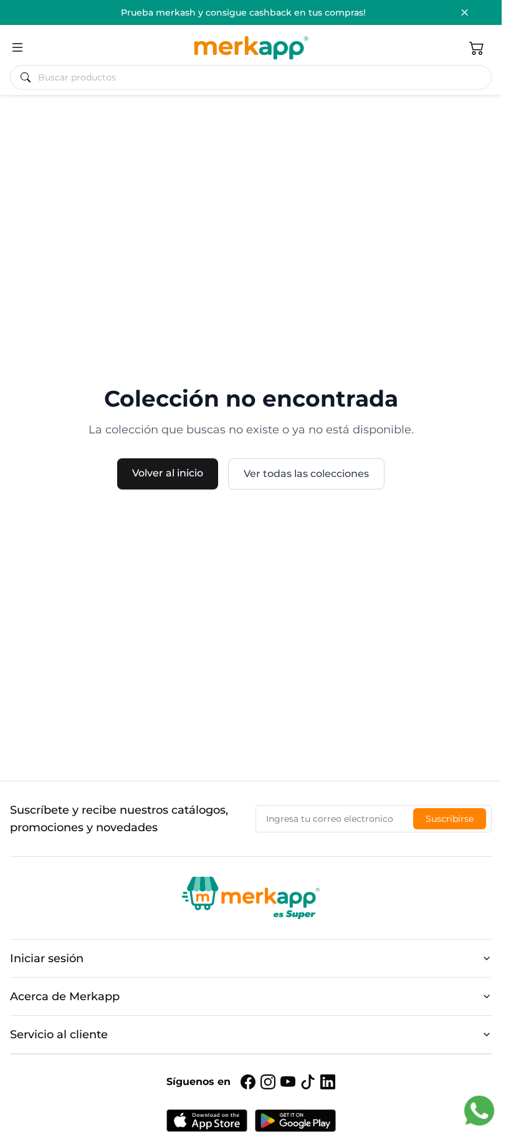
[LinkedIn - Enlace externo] (327, 1081)
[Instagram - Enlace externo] (267, 1081)
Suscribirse (450, 818)
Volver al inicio (167, 473)
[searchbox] (256, 77)
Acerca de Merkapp (65, 996)
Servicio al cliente (59, 1034)
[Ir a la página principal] (250, 47)
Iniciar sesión (47, 958)
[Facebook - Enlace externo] (248, 1081)
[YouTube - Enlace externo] (287, 1081)
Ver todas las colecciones (306, 474)
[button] (477, 47)
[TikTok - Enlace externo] (307, 1081)
